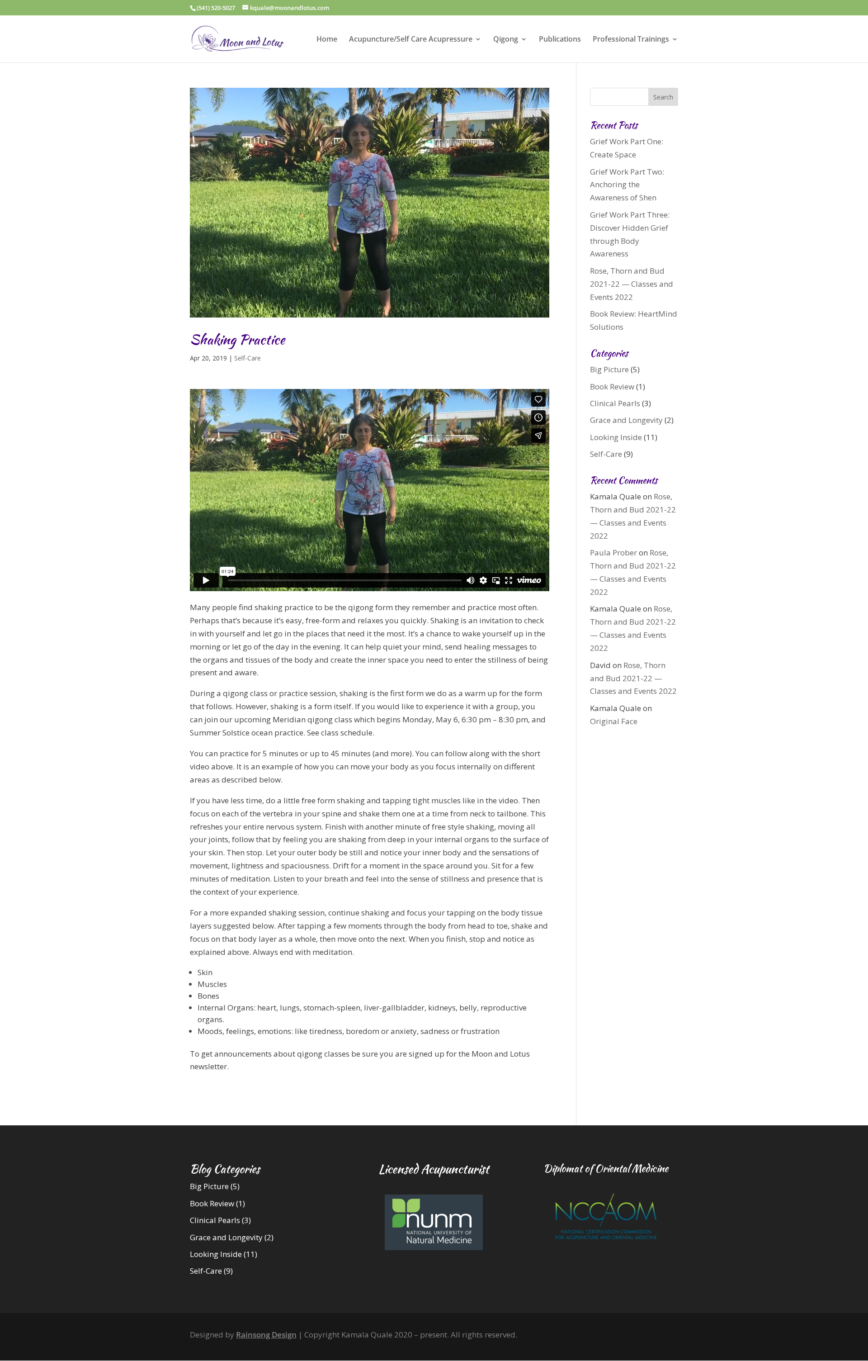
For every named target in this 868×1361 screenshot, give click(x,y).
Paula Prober (613, 552)
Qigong (505, 40)
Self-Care (247, 358)
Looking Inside (616, 437)
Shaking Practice (237, 339)
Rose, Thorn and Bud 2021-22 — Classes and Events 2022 (631, 284)
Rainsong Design (266, 1334)
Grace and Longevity (626, 420)
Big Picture (609, 369)
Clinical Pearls (615, 403)
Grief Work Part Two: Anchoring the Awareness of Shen (627, 184)
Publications (560, 40)
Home (326, 40)
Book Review (612, 386)
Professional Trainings (631, 40)
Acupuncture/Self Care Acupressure (410, 40)
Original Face (613, 721)
